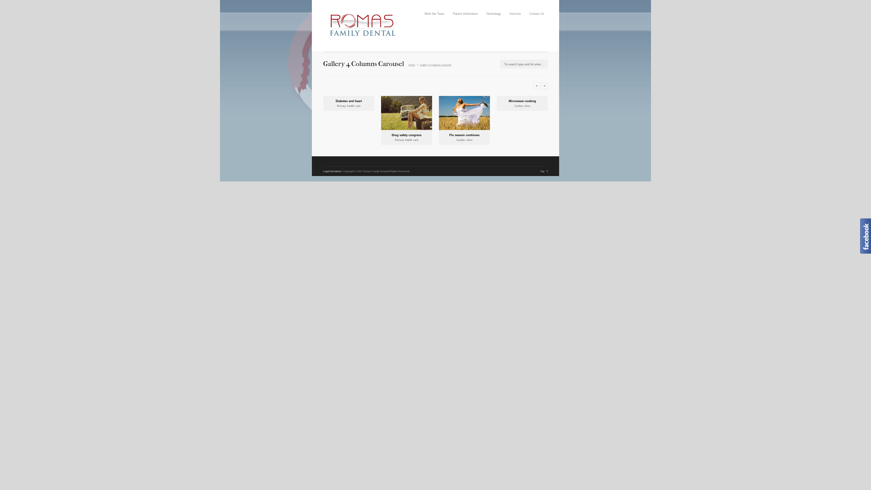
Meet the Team (434, 13)
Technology (493, 13)
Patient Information (465, 13)
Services (515, 13)
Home (412, 65)
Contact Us (536, 13)
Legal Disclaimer (332, 171)
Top (542, 171)
